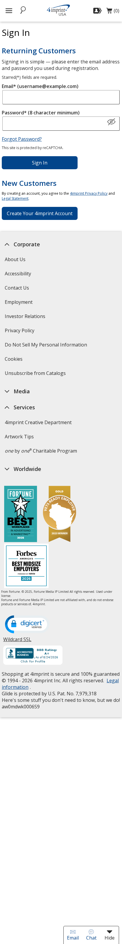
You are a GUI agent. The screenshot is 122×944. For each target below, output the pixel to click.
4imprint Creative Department (38, 422)
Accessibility (18, 273)
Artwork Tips (19, 436)
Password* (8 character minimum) (41, 112)
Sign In (39, 162)
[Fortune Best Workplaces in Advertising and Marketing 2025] (20, 515)
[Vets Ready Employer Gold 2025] (59, 515)
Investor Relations (26, 318)
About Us (15, 259)
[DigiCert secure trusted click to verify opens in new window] (27, 625)
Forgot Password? (22, 139)
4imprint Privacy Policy (88, 193)
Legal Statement (15, 198)
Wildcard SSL (17, 641)
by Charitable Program (41, 451)
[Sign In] (98, 11)
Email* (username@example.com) (40, 86)
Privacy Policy (20, 332)
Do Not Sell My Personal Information (47, 346)
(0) (112, 12)
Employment (19, 302)
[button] (111, 122)
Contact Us (17, 288)
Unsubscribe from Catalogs (36, 375)
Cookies (14, 361)
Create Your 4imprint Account (40, 213)
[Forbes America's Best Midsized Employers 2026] (26, 567)
